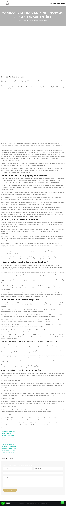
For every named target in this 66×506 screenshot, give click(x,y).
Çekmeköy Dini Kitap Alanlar (9, 446)
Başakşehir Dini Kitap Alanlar (9, 448)
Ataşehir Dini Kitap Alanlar (8, 444)
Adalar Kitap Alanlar (28, 20)
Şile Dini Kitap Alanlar (7, 433)
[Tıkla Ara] (3, 503)
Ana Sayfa (53, 3)
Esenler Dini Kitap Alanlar (8, 437)
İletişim (63, 3)
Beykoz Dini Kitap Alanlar (8, 435)
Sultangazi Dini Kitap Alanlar (9, 450)
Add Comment (10, 490)
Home (20, 20)
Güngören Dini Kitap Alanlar (9, 431)
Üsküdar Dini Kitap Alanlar (8, 439)
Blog (58, 3)
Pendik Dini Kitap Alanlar (8, 452)
